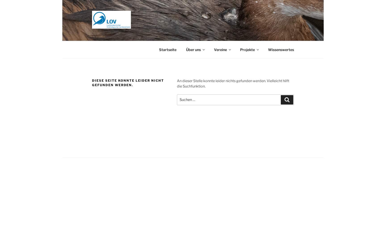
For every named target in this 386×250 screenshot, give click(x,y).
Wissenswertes (281, 50)
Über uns (193, 50)
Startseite (167, 50)
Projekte (247, 50)
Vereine (220, 50)
